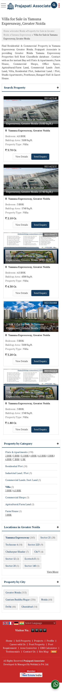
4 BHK (33, 455)
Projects (38, 640)
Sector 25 (45, 537)
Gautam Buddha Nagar (18, 599)
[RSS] (54, 651)
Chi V (37, 551)
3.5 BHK (25, 455)
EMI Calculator (48, 648)
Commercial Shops (15, 497)
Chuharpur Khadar (15, 551)
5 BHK (51, 455)
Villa (8, 486)
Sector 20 (11, 565)
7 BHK (16, 459)
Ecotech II (30, 558)
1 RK (23, 459)
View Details (22, 156)
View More (52, 571)
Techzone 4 (12, 544)
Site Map (44, 651)
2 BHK (8, 455)
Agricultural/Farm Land (18, 504)
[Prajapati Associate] (29, 6)
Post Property (37, 644)
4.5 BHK (42, 455)
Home (6, 31)
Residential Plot (14, 466)
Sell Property (23, 640)
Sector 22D (34, 544)
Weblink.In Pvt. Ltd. (39, 664)
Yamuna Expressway (21, 34)
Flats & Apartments (16, 452)
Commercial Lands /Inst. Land (21, 480)
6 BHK (8, 459)
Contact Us (29, 651)
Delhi (8, 606)
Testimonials (13, 651)
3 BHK (16, 455)
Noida (44, 599)
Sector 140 (30, 565)
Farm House (11, 511)
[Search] (54, 5)
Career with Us (17, 644)
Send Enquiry (40, 156)
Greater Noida (18, 31)
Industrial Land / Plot (17, 473)
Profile (50, 640)
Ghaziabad (27, 606)
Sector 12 (11, 558)
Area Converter (28, 648)
